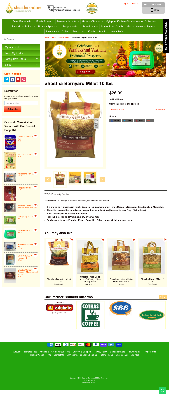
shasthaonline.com (88, 378)
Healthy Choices (91, 21)
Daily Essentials (22, 21)
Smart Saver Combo (112, 26)
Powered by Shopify (88, 382)
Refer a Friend (106, 354)
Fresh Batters (43, 21)
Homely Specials (47, 26)
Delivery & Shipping (82, 351)
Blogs (8, 64)
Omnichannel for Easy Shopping (82, 354)
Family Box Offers (15, 59)
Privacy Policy (100, 351)
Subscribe (13, 109)
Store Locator (90, 26)
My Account (12, 47)
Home (46, 37)
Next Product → (161, 110)
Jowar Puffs (116, 31)
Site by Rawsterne (89, 380)
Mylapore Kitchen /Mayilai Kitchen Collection (131, 21)
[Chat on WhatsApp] (162, 390)
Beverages (78, 31)
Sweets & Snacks (67, 21)
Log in (125, 3)
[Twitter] (6, 79)
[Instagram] (23, 79)
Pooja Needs (69, 26)
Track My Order (14, 53)
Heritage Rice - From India (36, 351)
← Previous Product (116, 110)
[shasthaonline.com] (56, 8)
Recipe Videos (37, 354)
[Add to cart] (35, 136)
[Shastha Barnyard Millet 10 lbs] (60, 179)
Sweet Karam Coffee (57, 31)
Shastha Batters (117, 351)
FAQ (49, 354)
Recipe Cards (149, 351)
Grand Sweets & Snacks (141, 26)
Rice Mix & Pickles (22, 26)
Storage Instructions (60, 351)
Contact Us (58, 354)
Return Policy (134, 351)
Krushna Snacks (97, 31)
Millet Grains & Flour (60, 37)
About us (17, 351)
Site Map (135, 354)
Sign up (135, 3)
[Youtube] (18, 79)
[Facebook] (12, 79)
